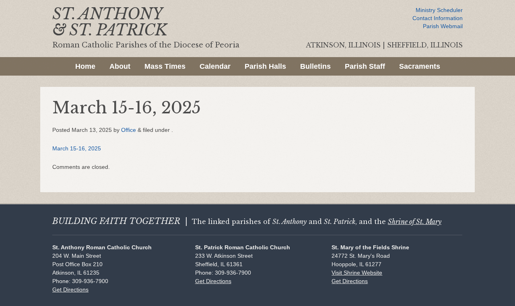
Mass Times (164, 66)
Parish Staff (365, 66)
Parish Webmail (443, 26)
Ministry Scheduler (439, 10)
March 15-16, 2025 (76, 148)
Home (85, 66)
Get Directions (70, 289)
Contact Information (437, 18)
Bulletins (315, 66)
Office (128, 130)
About (119, 66)
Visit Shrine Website (357, 272)
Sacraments (419, 66)
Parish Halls (265, 66)
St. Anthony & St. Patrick (109, 21)
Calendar (215, 66)
